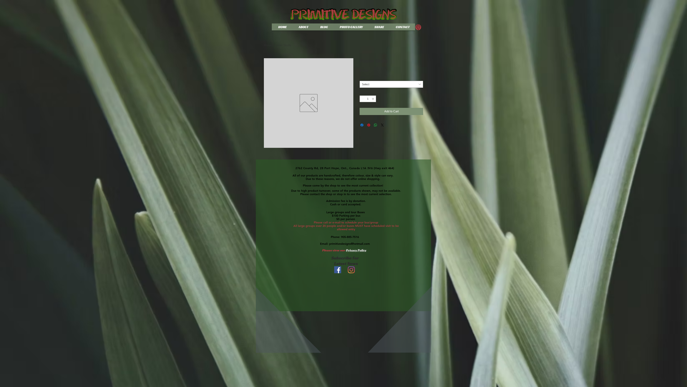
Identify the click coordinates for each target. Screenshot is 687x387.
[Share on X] (382, 125)
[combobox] (391, 84)
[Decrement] (362, 99)
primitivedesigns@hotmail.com (349, 243)
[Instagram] (351, 269)
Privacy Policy (356, 250)
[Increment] (373, 99)
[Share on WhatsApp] (375, 125)
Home (268, 45)
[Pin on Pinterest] (369, 125)
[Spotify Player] (344, 322)
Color (363, 77)
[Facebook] (337, 269)
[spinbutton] (368, 99)
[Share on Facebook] (362, 125)
